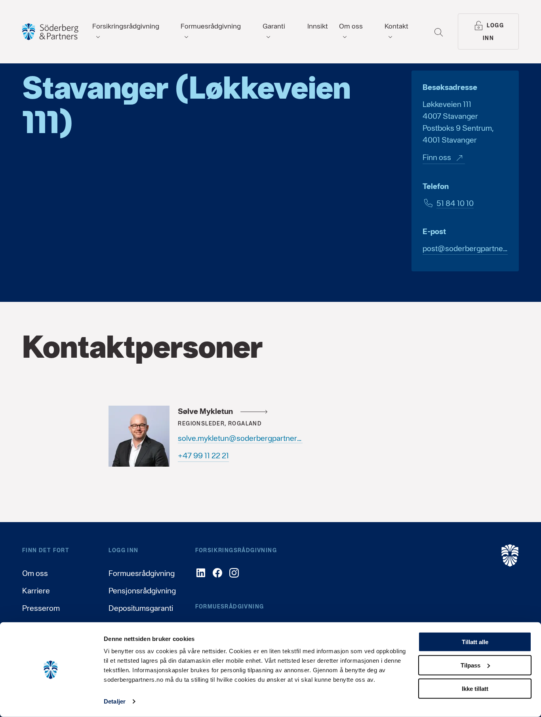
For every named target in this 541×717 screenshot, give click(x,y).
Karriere (36, 590)
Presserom (41, 608)
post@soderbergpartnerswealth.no (465, 248)
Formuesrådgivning (142, 573)
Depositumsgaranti (141, 608)
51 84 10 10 (455, 203)
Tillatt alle (475, 642)
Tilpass (470, 665)
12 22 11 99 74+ (203, 455)
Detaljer (115, 701)
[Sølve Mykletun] (139, 436)
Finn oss (437, 157)
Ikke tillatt (475, 688)
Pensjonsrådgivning (142, 590)
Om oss (35, 573)
